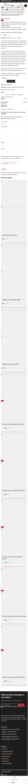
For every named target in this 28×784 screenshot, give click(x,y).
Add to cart (11, 81)
